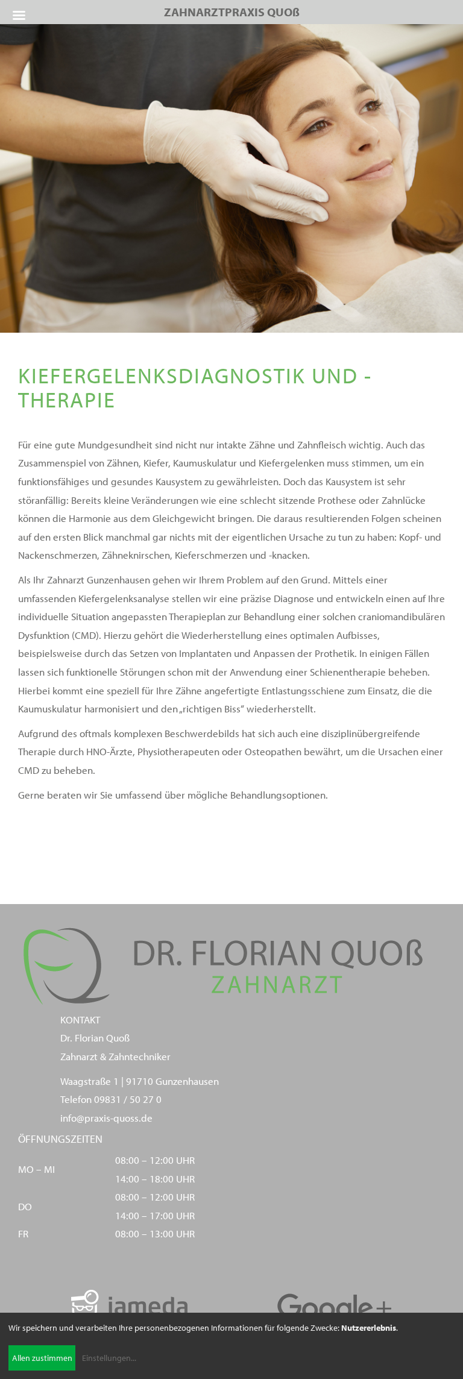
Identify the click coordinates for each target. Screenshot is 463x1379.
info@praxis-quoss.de (106, 1117)
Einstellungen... (109, 1357)
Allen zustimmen (42, 1357)
